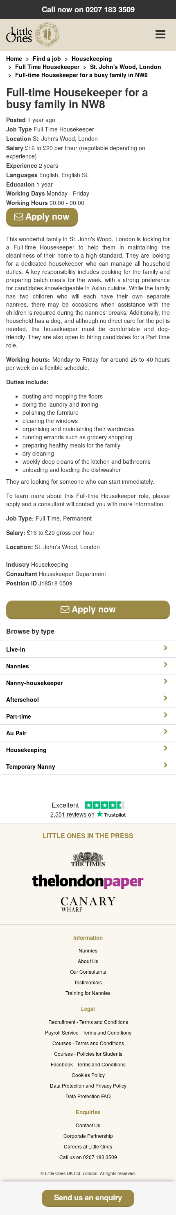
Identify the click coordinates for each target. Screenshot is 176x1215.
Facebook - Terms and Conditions (88, 1064)
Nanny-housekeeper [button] (34, 683)
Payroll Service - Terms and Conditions (88, 1032)
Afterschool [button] (22, 699)
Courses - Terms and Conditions (88, 1042)
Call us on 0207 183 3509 (88, 1156)
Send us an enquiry (88, 1197)
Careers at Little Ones (88, 1146)
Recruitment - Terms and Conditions (88, 1021)
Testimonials (88, 982)
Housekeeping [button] (26, 749)
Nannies (88, 950)
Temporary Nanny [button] (30, 766)
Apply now (46, 216)
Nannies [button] (17, 666)
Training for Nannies (88, 992)
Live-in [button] (15, 649)
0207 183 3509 (110, 9)
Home (14, 58)
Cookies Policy (88, 1074)
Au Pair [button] (16, 733)
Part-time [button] (18, 716)
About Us (88, 960)
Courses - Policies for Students (88, 1053)
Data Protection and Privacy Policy (88, 1085)
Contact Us (88, 1125)
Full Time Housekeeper (47, 66)
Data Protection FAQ (88, 1096)
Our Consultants (88, 971)
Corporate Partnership (88, 1135)
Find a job (47, 58)
